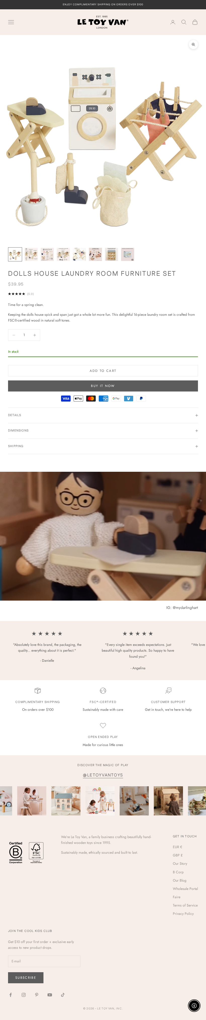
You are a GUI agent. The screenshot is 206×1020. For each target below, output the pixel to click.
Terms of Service (185, 905)
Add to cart (103, 370)
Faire (176, 896)
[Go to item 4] (63, 254)
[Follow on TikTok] (62, 994)
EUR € (177, 846)
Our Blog (179, 880)
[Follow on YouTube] (49, 994)
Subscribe (25, 977)
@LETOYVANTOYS (103, 775)
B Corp (178, 872)
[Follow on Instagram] (23, 994)
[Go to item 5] (79, 254)
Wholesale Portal (185, 888)
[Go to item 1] (15, 254)
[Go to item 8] (128, 254)
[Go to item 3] (47, 254)
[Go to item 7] (112, 254)
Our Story (180, 863)
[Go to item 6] (95, 254)
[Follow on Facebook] (10, 994)
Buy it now (103, 385)
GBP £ (178, 855)
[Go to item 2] (31, 254)
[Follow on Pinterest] (36, 994)
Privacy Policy (183, 913)
